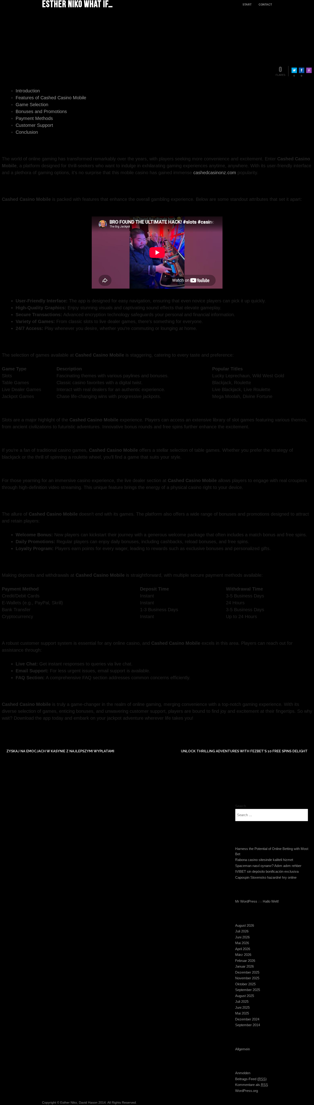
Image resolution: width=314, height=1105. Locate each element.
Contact (265, 4)
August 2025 (244, 996)
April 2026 (242, 949)
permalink (30, 730)
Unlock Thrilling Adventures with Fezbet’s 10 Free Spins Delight (244, 751)
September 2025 (247, 990)
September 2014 (247, 1025)
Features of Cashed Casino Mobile (51, 97)
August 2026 (244, 925)
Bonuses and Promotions (41, 111)
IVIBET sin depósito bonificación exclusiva (267, 871)
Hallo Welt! (271, 901)
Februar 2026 (245, 961)
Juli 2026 (241, 931)
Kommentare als (251, 1085)
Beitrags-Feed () (251, 1079)
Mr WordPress (246, 901)
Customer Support (34, 125)
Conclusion (27, 132)
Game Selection (32, 104)
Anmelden (242, 1073)
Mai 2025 (242, 1013)
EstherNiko (35, 25)
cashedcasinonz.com (214, 172)
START (247, 4)
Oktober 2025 (245, 984)
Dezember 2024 (247, 1019)
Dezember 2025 (247, 972)
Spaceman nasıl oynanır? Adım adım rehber (268, 866)
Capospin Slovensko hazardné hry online (266, 877)
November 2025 (247, 978)
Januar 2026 (244, 966)
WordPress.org (246, 1091)
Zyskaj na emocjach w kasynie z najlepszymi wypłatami (60, 751)
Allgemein (242, 1049)
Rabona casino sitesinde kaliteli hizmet (264, 860)
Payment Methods (34, 118)
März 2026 (243, 955)
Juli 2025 (241, 1001)
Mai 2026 (242, 943)
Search (240, 806)
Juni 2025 (242, 1007)
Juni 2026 (242, 937)
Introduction (28, 90)
